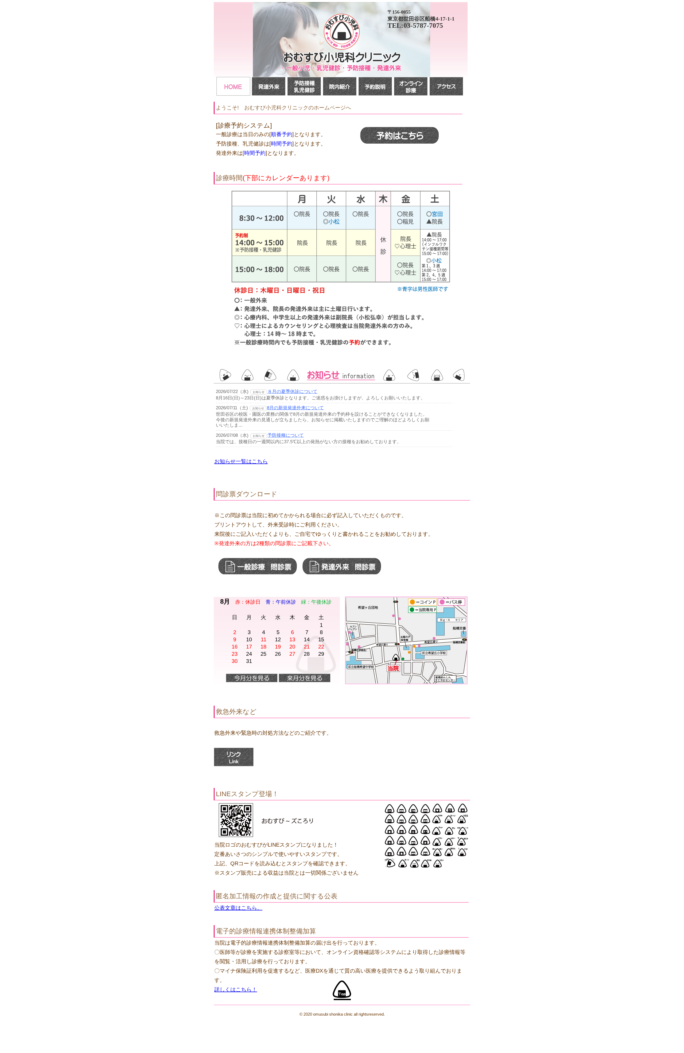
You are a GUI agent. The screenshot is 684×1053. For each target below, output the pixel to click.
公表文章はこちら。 (238, 908)
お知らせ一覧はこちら (241, 461)
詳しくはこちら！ (235, 989)
